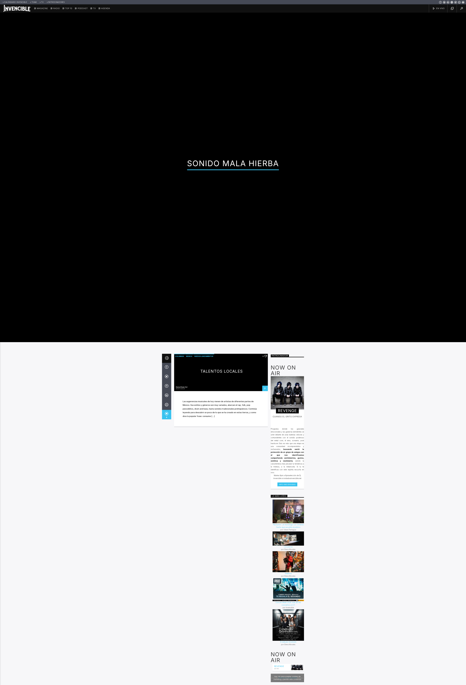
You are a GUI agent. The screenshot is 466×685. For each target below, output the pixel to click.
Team (34, 2)
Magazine (42, 8)
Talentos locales (221, 415)
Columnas (179, 400)
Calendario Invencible (15, 2)
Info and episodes (287, 528)
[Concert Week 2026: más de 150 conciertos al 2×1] (288, 633)
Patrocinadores (56, 2)
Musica (189, 400)
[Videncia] (288, 605)
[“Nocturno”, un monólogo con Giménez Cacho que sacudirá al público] (288, 555)
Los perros (288, 591)
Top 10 (68, 8)
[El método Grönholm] (288, 669)
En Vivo (440, 8)
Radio (56, 8)
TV (42, 2)
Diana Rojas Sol (181, 431)
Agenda (105, 8)
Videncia (288, 617)
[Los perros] (288, 582)
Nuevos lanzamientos (203, 400)
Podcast (83, 8)
